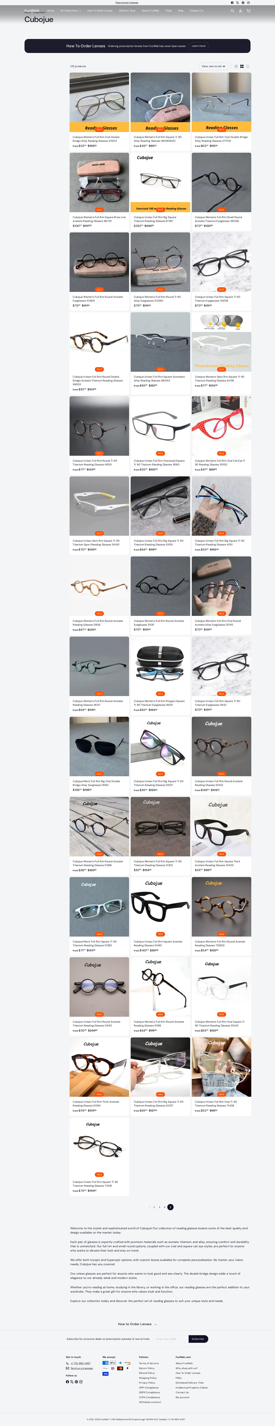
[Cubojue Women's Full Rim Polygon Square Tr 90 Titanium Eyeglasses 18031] (160, 676)
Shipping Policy (148, 1378)
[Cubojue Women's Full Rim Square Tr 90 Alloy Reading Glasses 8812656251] (160, 112)
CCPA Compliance (149, 1397)
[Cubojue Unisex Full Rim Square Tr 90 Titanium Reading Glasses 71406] (99, 1156)
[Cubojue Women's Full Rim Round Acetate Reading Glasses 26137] (99, 676)
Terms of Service (149, 1363)
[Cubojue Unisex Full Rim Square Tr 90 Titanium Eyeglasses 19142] (221, 676)
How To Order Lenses (126, 3)
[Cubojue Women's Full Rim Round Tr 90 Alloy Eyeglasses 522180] (160, 271)
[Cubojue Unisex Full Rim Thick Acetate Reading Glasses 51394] (99, 1076)
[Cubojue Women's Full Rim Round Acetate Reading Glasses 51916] (160, 996)
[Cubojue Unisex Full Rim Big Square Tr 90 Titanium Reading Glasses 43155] (160, 515)
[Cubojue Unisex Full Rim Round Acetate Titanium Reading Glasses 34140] (99, 996)
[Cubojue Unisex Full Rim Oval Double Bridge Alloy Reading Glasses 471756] (221, 112)
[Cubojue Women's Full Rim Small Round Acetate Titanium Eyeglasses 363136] (221, 192)
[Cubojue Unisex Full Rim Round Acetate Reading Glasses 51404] (221, 756)
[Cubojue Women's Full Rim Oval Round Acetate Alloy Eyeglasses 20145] (221, 595)
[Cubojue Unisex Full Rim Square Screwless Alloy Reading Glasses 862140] (160, 351)
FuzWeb (32, 10)
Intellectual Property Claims (192, 1387)
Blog (180, 10)
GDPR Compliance (149, 1392)
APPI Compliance (149, 1387)
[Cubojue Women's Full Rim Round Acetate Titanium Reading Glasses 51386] (99, 836)
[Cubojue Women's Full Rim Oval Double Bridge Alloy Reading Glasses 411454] (99, 112)
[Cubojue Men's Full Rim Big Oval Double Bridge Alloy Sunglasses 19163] (99, 756)
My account (182, 1397)
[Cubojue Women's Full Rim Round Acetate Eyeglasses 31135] (160, 595)
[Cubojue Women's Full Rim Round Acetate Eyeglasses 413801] (99, 271)
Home (50, 10)
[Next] (170, 1207)
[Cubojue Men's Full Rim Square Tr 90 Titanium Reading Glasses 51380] (99, 916)
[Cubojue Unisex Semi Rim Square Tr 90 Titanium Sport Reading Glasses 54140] (99, 515)
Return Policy (147, 1368)
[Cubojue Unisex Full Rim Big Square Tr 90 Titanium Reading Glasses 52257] (160, 1076)
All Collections (69, 10)
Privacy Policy (147, 1382)
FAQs (169, 10)
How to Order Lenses (137, 1324)
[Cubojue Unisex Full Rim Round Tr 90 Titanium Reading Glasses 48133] (99, 435)
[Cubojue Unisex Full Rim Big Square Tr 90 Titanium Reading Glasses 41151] (221, 515)
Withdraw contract (150, 1402)
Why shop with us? (187, 1368)
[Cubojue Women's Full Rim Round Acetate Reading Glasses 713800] (221, 916)
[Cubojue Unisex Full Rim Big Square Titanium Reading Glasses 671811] (160, 192)
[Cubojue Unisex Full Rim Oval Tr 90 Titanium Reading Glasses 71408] (221, 1076)
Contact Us (196, 10)
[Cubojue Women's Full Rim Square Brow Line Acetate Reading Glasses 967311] (99, 192)
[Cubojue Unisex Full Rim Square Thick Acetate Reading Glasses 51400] (221, 836)
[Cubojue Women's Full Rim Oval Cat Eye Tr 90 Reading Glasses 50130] (221, 435)
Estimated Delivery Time (190, 1382)
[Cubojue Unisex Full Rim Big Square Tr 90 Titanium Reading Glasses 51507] (160, 756)
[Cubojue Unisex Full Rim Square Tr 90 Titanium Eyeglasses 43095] (221, 271)
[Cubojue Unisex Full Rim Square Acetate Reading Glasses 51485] (160, 916)
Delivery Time (127, 10)
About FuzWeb (150, 10)
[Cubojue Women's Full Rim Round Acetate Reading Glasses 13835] (99, 595)
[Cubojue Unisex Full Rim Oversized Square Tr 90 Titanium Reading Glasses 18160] (160, 435)
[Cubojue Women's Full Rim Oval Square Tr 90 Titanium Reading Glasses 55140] (221, 996)
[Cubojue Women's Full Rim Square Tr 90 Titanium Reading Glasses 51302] (160, 836)
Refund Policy (147, 1373)
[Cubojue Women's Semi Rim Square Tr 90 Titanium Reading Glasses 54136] (221, 351)
